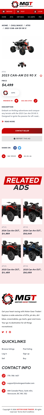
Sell (3, 358)
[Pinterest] (11, 332)
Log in (4, 354)
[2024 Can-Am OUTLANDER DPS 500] (11, 211)
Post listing (27, 349)
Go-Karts (31, 17)
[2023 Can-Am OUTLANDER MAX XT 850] (32, 250)
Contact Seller (22, 131)
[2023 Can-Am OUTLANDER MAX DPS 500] (11, 250)
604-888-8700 (26, 101)
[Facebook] (7, 332)
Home (4, 17)
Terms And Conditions (26, 412)
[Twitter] (4, 332)
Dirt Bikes (20, 17)
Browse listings (8, 349)
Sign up (26, 354)
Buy (24, 358)
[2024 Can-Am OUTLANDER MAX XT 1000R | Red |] (32, 211)
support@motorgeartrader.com (20, 383)
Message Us (8, 101)
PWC (40, 17)
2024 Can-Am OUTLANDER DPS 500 (19, 231)
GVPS (13, 93)
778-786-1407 (13, 376)
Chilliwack (17, 25)
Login (40, 11)
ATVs (11, 17)
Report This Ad (23, 139)
